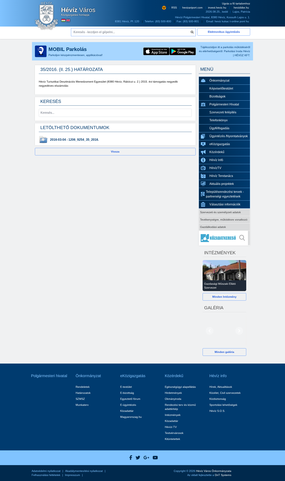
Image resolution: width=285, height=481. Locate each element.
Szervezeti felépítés (222, 112)
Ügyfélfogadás (219, 128)
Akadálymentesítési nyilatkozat (84, 470)
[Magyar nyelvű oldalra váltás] (63, 20)
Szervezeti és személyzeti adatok (220, 212)
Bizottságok (217, 96)
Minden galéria (224, 351)
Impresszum (72, 475)
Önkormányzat (219, 80)
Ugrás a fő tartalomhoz (236, 3)
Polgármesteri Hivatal (224, 104)
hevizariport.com (192, 7)
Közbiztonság (217, 398)
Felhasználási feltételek (46, 475)
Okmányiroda (173, 398)
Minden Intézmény (224, 296)
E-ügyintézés (128, 404)
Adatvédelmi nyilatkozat (46, 470)
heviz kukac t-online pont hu (232, 21)
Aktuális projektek (221, 183)
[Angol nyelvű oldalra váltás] (68, 20)
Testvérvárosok (174, 432)
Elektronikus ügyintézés (224, 31)
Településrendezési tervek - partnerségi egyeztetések (225, 194)
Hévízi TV (171, 426)
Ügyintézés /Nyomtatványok (228, 136)
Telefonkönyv (218, 120)
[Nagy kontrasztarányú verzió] (164, 8)
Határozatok (83, 392)
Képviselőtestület (221, 88)
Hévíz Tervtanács (221, 176)
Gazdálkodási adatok (213, 226)
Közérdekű (216, 152)
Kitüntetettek (172, 438)
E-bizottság (127, 392)
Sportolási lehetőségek (223, 404)
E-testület (126, 386)
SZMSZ (80, 398)
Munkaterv (82, 404)
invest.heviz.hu (217, 7)
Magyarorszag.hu (131, 416)
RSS (174, 7)
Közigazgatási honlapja (78, 11)
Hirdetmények (173, 392)
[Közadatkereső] (224, 238)
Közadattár (127, 410)
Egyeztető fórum (130, 398)
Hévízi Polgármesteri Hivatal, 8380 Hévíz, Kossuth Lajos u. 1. (212, 17)
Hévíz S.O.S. (217, 410)
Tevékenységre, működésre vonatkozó (223, 219)
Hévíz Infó (216, 160)
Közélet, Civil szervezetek (225, 392)
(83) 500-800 (163, 21)
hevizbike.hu (241, 7)
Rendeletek (83, 386)
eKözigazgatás (219, 144)
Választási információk (224, 204)
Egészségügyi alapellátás (180, 386)
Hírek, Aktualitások (220, 386)
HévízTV (215, 168)
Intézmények (172, 414)
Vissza (115, 151)
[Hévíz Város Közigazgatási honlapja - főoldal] (46, 16)
